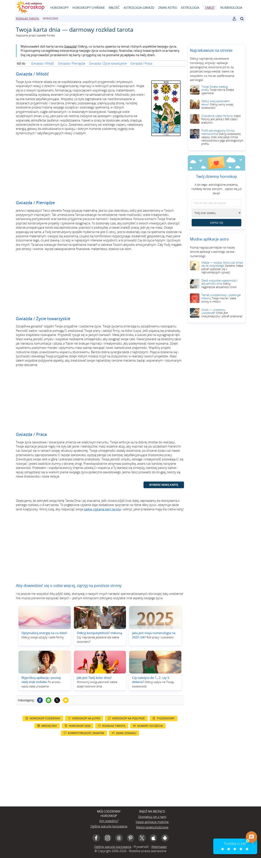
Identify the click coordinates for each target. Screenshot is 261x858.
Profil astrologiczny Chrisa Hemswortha (222, 137)
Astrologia (190, 8)
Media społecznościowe (152, 827)
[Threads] (119, 838)
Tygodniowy (166, 718)
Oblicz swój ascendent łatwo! (217, 104)
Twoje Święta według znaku (217, 90)
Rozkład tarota (27, 18)
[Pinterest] (130, 838)
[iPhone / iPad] (153, 838)
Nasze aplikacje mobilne (152, 822)
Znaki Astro (167, 8)
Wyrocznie (50, 18)
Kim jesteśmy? (108, 821)
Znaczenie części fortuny (221, 119)
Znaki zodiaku (126, 733)
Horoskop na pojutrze (128, 718)
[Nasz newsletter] (234, 18)
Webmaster (159, 847)
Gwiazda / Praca (141, 63)
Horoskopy (59, 8)
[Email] (65, 700)
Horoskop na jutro (86, 718)
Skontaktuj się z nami (152, 817)
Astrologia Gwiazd (138, 8)
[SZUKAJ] (242, 18)
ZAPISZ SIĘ (216, 222)
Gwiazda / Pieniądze (71, 63)
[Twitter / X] (57, 700)
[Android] (165, 838)
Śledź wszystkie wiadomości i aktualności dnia (219, 283)
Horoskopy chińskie (88, 8)
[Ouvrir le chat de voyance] (251, 837)
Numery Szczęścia (150, 726)
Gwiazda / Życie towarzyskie (108, 63)
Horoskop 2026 (79, 726)
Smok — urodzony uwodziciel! (221, 313)
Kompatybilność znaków (86, 733)
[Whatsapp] (48, 700)
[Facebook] (39, 700)
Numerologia (231, 8)
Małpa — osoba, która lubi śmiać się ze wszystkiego (222, 267)
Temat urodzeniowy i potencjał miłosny (221, 298)
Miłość (114, 8)
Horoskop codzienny (45, 718)
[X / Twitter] (142, 838)
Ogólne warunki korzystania (108, 826)
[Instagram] (107, 838)
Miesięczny (49, 726)
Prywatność (141, 847)
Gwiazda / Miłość (42, 63)
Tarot (210, 8)
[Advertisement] (100, 167)
